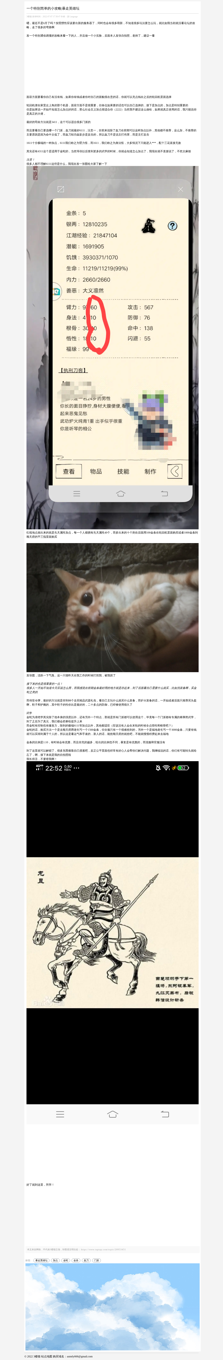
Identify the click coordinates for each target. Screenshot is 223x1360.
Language (74, 16)
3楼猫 (29, 16)
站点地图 (46, 1356)
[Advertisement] (112, 62)
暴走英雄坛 (41, 1260)
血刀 (86, 1260)
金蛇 (65, 1260)
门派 (96, 1260)
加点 (55, 1260)
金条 (76, 1260)
